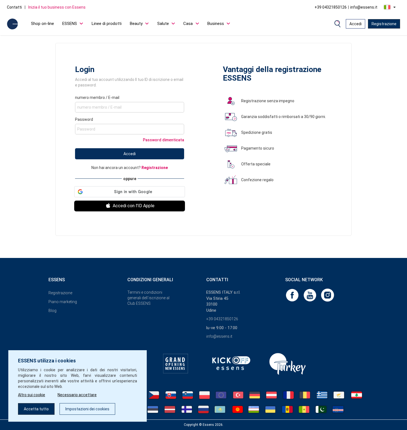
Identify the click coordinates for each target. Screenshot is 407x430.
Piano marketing (62, 302)
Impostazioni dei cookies (87, 409)
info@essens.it (363, 7)
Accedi (355, 24)
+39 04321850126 (331, 7)
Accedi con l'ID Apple (133, 205)
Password (84, 119)
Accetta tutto (36, 409)
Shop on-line (42, 23)
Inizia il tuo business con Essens (57, 7)
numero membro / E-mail (97, 97)
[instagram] (327, 294)
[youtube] (310, 294)
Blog (52, 310)
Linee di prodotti (107, 23)
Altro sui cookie (31, 395)
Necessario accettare (77, 395)
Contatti (14, 7)
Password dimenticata (163, 140)
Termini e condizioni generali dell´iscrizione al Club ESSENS (148, 298)
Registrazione (384, 24)
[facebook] (292, 294)
